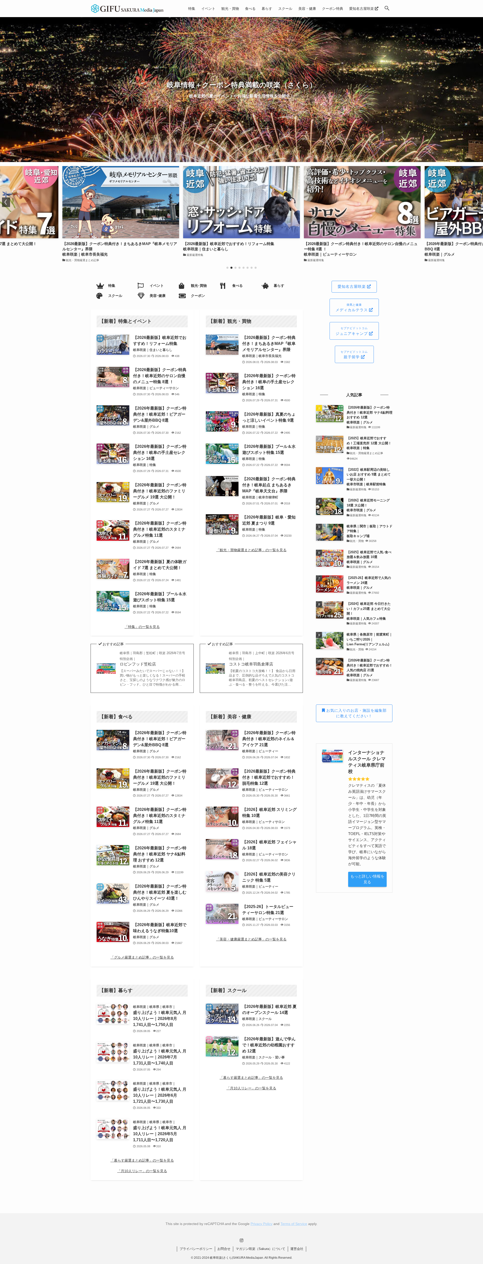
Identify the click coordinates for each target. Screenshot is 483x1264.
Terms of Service (293, 1224)
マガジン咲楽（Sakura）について (260, 1249)
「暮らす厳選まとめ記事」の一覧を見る (142, 1160)
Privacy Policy (261, 1224)
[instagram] (241, 1240)
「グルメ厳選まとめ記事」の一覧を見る (142, 957)
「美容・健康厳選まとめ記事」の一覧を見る (251, 939)
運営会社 (296, 1249)
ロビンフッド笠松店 (152, 658)
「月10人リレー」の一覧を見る (142, 1171)
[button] (386, 8)
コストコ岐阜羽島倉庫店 (261, 658)
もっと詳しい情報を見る (367, 879)
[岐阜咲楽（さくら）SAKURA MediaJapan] (127, 8)
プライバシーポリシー (196, 1249)
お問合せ (223, 1249)
